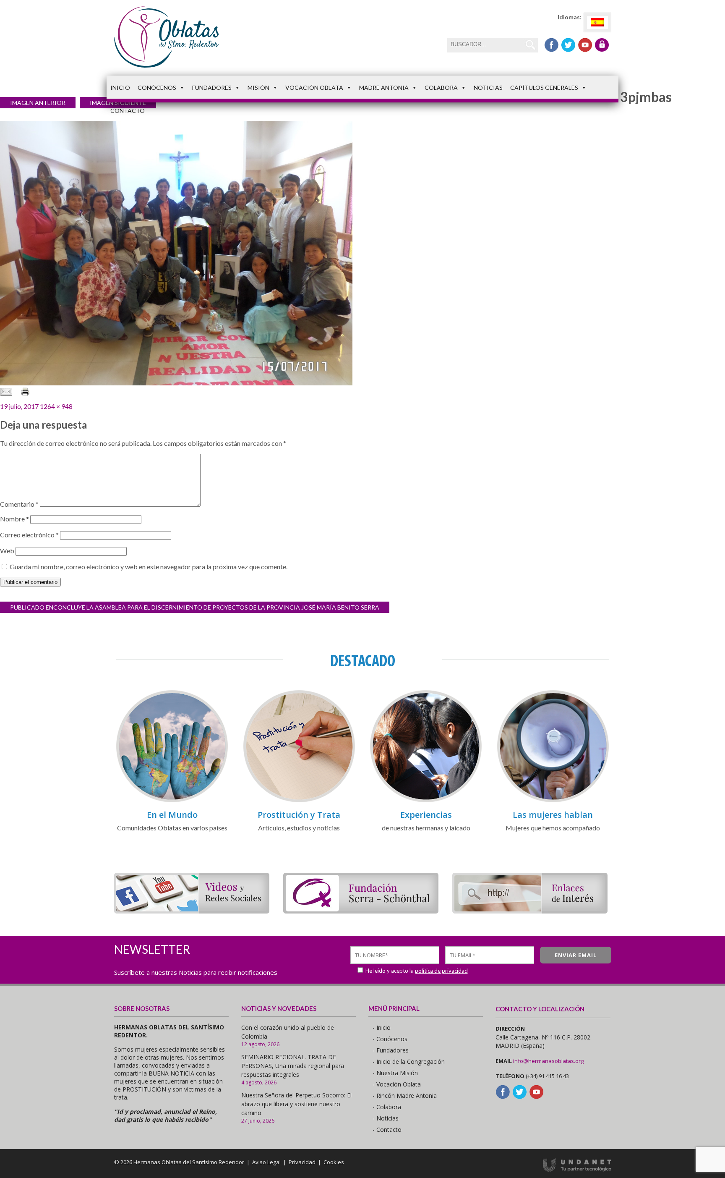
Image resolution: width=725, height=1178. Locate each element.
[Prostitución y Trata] (299, 801)
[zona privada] (602, 45)
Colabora (441, 87)
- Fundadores (391, 1050)
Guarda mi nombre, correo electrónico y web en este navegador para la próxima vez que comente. (148, 567)
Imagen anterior (37, 102)
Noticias (488, 87)
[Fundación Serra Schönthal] (360, 911)
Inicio (120, 87)
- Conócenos (390, 1039)
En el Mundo (172, 814)
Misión (258, 87)
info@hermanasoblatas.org (548, 1061)
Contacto (127, 110)
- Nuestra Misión (395, 1073)
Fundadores (212, 87)
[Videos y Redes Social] (191, 911)
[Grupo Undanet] (577, 1169)
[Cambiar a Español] (597, 22)
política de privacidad (441, 970)
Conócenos (157, 87)
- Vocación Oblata (397, 1084)
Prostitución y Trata (299, 814)
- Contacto (387, 1129)
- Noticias (386, 1118)
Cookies (333, 1162)
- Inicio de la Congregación (409, 1061)
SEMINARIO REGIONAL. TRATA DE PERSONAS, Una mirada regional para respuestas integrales (292, 1066)
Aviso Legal (266, 1162)
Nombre (14, 519)
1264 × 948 (56, 406)
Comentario (19, 504)
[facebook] (551, 45)
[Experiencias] (425, 801)
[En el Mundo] (172, 801)
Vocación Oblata (314, 87)
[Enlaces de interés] (530, 911)
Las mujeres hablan (553, 814)
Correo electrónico (29, 535)
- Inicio (382, 1027)
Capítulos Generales (544, 87)
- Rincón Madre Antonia (405, 1095)
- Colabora (387, 1107)
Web (7, 551)
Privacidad (302, 1162)
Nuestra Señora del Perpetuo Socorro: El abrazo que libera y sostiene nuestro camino (296, 1104)
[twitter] (568, 45)
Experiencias (426, 814)
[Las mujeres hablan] (553, 801)
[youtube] (585, 45)
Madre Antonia (384, 87)
